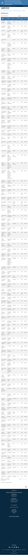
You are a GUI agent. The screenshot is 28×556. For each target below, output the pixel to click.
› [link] (26, 479)
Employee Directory (14, 510)
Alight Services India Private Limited (3, 171)
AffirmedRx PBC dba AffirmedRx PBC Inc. (3, 122)
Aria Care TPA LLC (3, 309)
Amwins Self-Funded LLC (3, 280)
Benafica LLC (4, 394)
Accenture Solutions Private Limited (3, 55)
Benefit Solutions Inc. (3, 433)
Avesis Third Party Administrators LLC (3, 364)
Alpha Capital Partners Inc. (3, 220)
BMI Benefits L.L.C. (3, 477)
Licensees (4, 10)
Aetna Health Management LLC (3, 107)
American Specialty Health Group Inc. (3, 254)
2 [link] (21, 479)
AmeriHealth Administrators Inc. (3, 259)
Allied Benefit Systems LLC (3, 198)
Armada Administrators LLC (3, 313)
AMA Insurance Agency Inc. (3, 229)
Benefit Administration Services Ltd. (3, 404)
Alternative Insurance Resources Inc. (3, 224)
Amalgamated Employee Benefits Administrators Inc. (3, 234)
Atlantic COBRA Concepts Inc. (3, 343)
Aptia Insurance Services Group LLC (3, 301)
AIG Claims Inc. (4, 133)
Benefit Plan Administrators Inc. (3, 421)
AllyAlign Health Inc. (3, 216)
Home (1, 10)
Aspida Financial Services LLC (3, 317)
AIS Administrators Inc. (3, 138)
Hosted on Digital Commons (14, 553)
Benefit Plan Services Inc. (3, 430)
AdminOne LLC (4, 84)
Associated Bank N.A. (3, 325)
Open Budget (14, 551)
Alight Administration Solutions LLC (3, 164)
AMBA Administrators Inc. (3, 240)
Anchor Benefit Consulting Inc (3, 285)
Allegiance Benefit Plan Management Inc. (3, 186)
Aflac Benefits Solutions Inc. (3, 126)
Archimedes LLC (3, 306)
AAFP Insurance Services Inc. (3, 35)
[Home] (5, 7)
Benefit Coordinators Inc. (3, 417)
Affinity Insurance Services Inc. (3, 117)
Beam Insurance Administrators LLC (3, 390)
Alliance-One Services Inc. (3, 190)
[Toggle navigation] (27, 8)
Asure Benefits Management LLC (3, 339)
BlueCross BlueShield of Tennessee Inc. (3, 472)
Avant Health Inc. (3, 355)
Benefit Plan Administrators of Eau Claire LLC (3, 425)
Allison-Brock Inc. (3, 206)
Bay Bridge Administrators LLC (3, 380)
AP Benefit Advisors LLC (3, 298)
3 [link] (22, 479)
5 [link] (24, 479)
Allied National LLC (3, 203)
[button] (25, 8)
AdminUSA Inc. (4, 88)
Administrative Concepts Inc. (3, 82)
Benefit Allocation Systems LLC (3, 413)
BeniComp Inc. (4, 449)
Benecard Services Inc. (3, 399)
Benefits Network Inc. (3, 444)
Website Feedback (7, 549)
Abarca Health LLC (3, 40)
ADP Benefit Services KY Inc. (3, 94)
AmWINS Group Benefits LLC (3, 277)
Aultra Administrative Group (3, 347)
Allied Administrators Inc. (3, 194)
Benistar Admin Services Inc (3, 453)
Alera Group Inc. (4, 150)
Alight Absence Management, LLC (3, 156)
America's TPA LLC (3, 250)
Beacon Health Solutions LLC (3, 385)
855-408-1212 (15, 505)
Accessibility (12, 549)
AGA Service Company (3, 131)
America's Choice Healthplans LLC (3, 244)
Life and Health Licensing (9, 10)
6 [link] (25, 479)
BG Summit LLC (3, 461)
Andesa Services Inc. (3, 290)
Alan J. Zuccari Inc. (3, 146)
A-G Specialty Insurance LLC (3, 27)
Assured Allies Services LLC (3, 328)
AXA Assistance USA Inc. (3, 369)
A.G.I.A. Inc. (3, 30)
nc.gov (3, 549)
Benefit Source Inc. (3, 436)
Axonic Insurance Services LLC (3, 376)
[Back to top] (26, 487)
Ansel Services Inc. (3, 294)
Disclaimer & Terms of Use (18, 549)
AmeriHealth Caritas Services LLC (3, 268)
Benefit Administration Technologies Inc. (3, 408)
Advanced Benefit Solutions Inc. (3, 103)
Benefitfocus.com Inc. (3, 441)
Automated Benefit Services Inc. (3, 351)
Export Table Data (3, 480)
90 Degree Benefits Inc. (3, 22)
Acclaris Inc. (3, 63)
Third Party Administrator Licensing (17, 10)
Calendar (14, 512)
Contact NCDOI (14, 509)
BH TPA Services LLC (3, 464)
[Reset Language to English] (23, 6)
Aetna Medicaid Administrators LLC (3, 112)
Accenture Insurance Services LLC (3, 49)
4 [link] (23, 479)
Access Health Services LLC (3, 59)
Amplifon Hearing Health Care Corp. (3, 272)
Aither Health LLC (3, 142)
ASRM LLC (3, 321)
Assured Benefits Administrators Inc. (3, 334)
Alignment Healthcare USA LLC (3, 181)
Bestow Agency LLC (3, 457)
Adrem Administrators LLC (3, 99)
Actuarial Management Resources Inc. (3, 77)
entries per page (6, 15)
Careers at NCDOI (14, 511)
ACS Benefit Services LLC (3, 71)
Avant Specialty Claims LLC (3, 360)
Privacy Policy (23, 549)
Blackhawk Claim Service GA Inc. (3, 468)
